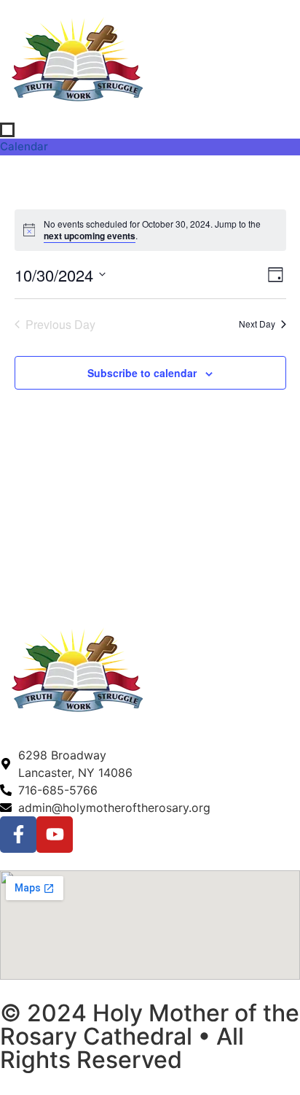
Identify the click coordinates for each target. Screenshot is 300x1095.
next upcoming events (89, 235)
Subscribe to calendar (142, 372)
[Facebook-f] (18, 834)
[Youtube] (54, 834)
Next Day (257, 323)
